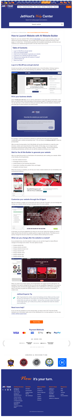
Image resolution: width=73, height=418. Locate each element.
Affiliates (39, 398)
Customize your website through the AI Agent (25, 55)
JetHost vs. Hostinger (51, 392)
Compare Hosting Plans (18, 406)
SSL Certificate (29, 395)
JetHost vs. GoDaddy (51, 389)
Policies (39, 394)
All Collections (14, 32)
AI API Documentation (64, 395)
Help (62, 388)
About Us (39, 388)
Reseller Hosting (18, 399)
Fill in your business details (21, 52)
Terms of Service (41, 392)
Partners (39, 400)
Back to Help (36, 322)
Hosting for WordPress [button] (28, 6)
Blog (62, 390)
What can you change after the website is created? (27, 57)
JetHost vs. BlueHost (54, 398)
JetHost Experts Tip (19, 58)
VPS (35, 6)
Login (68, 6)
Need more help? (18, 60)
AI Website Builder (22, 32)
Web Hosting (17, 391)
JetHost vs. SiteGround (51, 396)
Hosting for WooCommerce (17, 394)
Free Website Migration (17, 403)
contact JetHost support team (19, 313)
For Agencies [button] (49, 6)
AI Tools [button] (44, 6)
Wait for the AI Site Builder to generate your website (27, 54)
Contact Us (40, 390)
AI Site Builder (37, 39)
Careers (39, 396)
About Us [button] (56, 6)
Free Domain (29, 390)
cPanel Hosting (17, 397)
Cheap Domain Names (29, 393)
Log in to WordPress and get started (23, 51)
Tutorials (63, 392)
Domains (39, 6)
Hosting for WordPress (16, 389)
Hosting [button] (19, 6)
